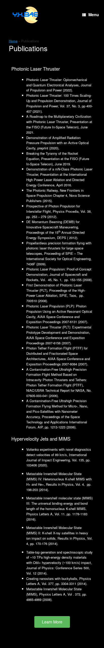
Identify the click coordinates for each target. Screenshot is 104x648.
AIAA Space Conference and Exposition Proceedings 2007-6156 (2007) (55, 340)
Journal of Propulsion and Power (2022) (58, 88)
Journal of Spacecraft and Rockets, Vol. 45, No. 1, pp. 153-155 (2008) (59, 277)
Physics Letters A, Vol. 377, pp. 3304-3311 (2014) (58, 581)
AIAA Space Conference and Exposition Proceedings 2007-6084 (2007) (58, 361)
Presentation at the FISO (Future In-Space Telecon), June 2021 (59, 127)
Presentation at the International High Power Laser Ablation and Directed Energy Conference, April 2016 (56, 179)
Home (13, 40)
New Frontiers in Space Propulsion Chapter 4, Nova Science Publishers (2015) (58, 195)
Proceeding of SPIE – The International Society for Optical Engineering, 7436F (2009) (59, 258)
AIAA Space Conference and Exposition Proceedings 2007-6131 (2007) (56, 319)
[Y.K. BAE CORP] (25, 15)
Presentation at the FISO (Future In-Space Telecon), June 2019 (57, 161)
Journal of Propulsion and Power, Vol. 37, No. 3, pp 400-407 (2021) (59, 106)
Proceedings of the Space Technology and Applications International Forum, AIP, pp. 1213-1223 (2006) (56, 422)
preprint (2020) (47, 148)
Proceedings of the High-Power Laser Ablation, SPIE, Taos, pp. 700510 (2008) (55, 295)
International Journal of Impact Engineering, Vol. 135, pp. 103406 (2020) (58, 460)
